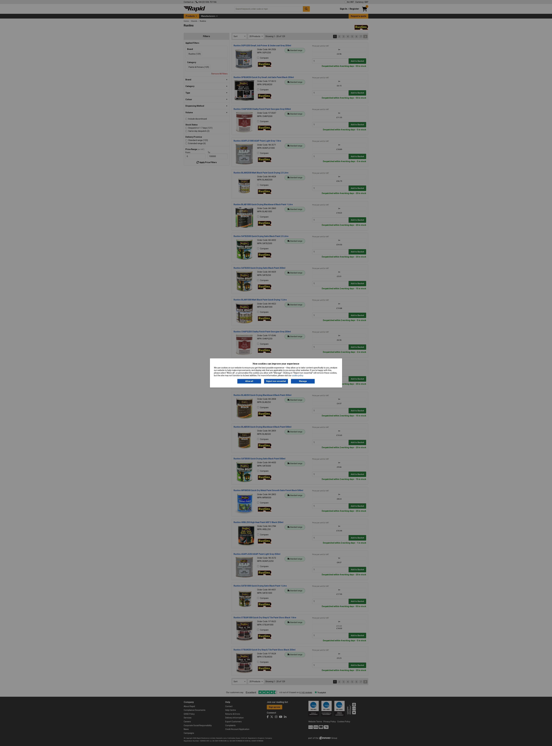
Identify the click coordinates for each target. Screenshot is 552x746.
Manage (303, 381)
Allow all (249, 381)
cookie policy (297, 375)
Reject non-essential (276, 381)
